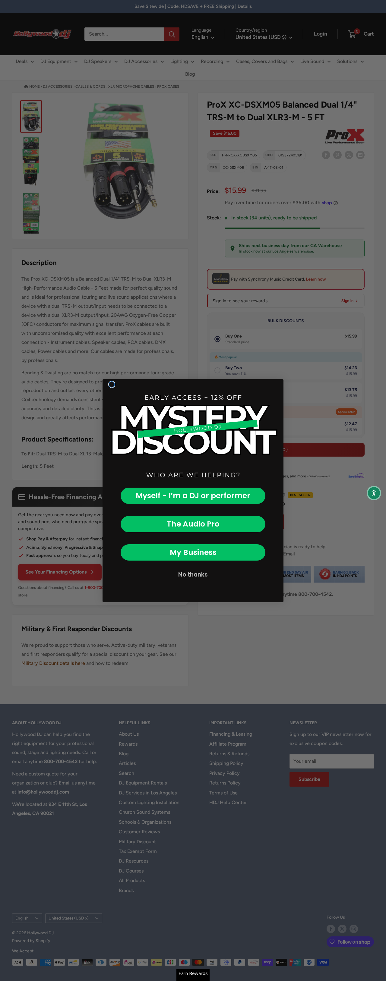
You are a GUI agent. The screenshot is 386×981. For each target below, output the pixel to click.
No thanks (193, 575)
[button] (374, 493)
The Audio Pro (193, 524)
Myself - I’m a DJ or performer (193, 495)
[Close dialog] (112, 384)
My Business (193, 552)
